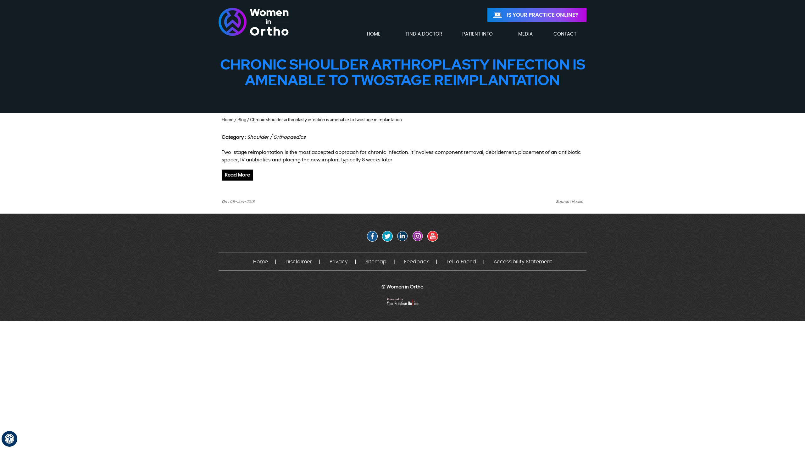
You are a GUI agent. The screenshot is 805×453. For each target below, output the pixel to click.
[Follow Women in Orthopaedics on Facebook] (372, 236)
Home (228, 119)
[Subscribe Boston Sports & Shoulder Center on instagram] (417, 236)
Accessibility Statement (523, 261)
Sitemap (375, 261)
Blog (241, 119)
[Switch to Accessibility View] (9, 439)
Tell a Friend (461, 261)
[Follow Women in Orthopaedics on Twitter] (387, 236)
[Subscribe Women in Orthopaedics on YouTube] (432, 236)
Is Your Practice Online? (542, 15)
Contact (564, 34)
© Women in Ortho (402, 286)
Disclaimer (299, 261)
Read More (237, 175)
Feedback (416, 261)
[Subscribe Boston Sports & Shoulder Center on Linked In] (402, 236)
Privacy (339, 261)
